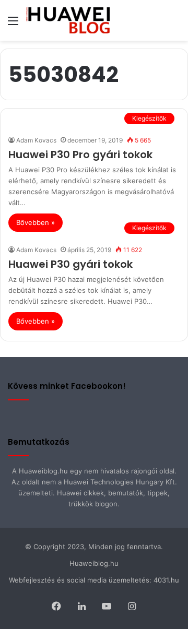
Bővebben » (35, 222)
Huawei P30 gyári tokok (70, 264)
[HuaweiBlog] (68, 20)
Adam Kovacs (36, 140)
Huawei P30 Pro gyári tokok (80, 154)
